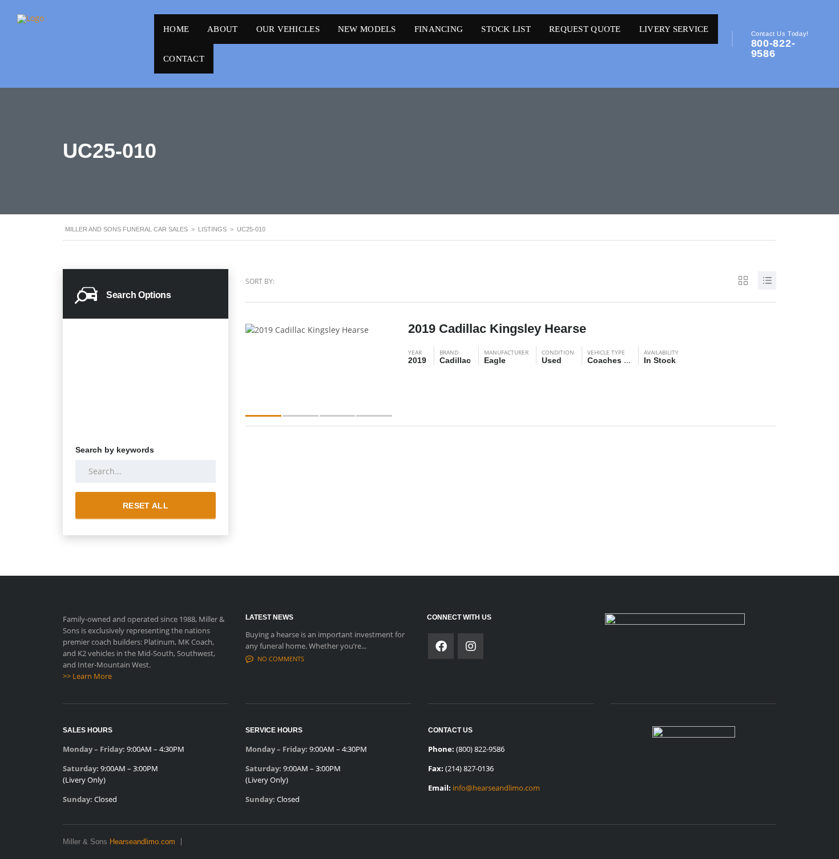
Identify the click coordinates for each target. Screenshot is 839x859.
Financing (438, 29)
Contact (183, 58)
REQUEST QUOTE (585, 29)
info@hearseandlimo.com (496, 788)
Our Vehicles (288, 29)
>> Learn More (87, 676)
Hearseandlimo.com (142, 841)
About (222, 29)
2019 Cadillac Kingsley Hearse (497, 328)
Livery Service (674, 29)
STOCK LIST (506, 29)
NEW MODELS (367, 29)
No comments (280, 658)
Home (176, 29)
